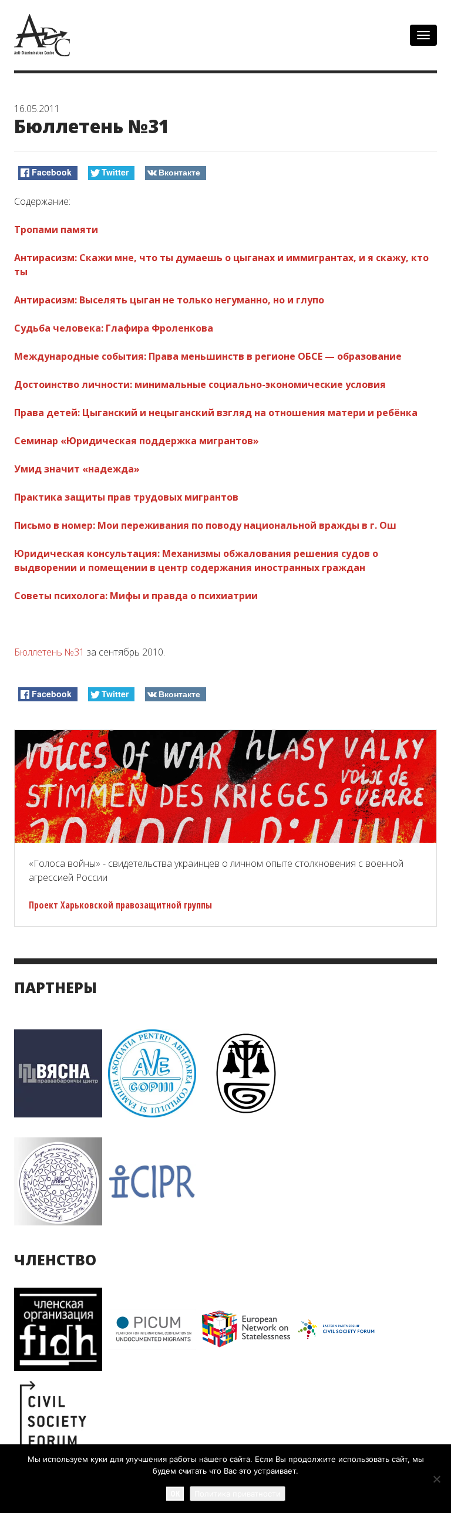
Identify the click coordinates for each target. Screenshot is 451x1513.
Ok (175, 1493)
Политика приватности (237, 1493)
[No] (436, 1479)
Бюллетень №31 (49, 652)
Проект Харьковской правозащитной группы (120, 905)
